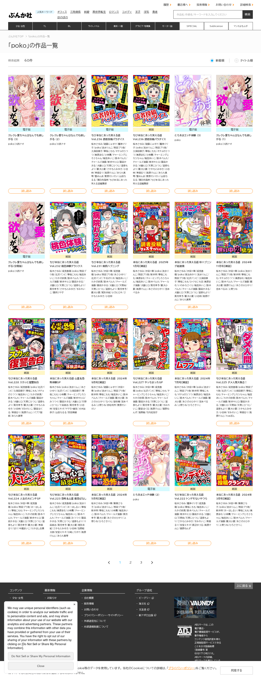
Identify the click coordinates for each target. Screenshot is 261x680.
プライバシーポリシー (181, 668)
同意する (236, 670)
